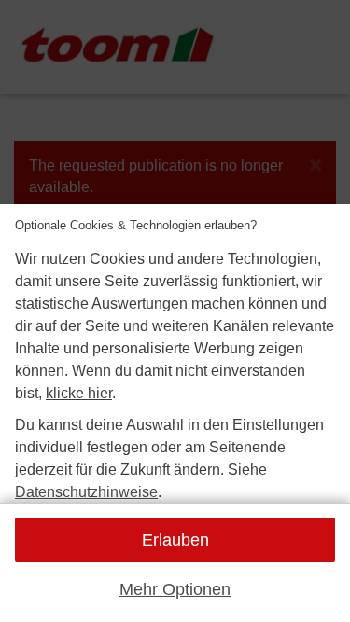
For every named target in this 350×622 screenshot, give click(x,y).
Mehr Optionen (175, 589)
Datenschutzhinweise (86, 492)
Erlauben (175, 540)
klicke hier (79, 393)
